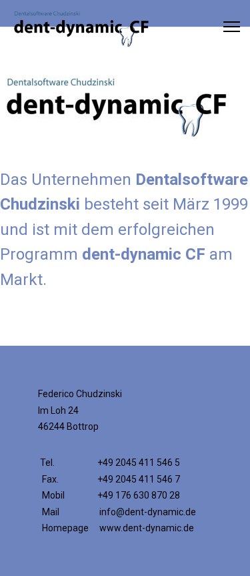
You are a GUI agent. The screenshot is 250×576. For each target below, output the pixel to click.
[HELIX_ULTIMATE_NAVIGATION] (231, 26)
